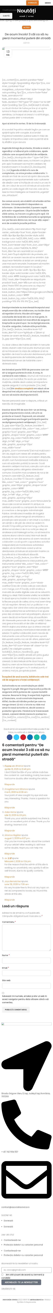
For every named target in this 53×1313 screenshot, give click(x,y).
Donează (32, 3)
